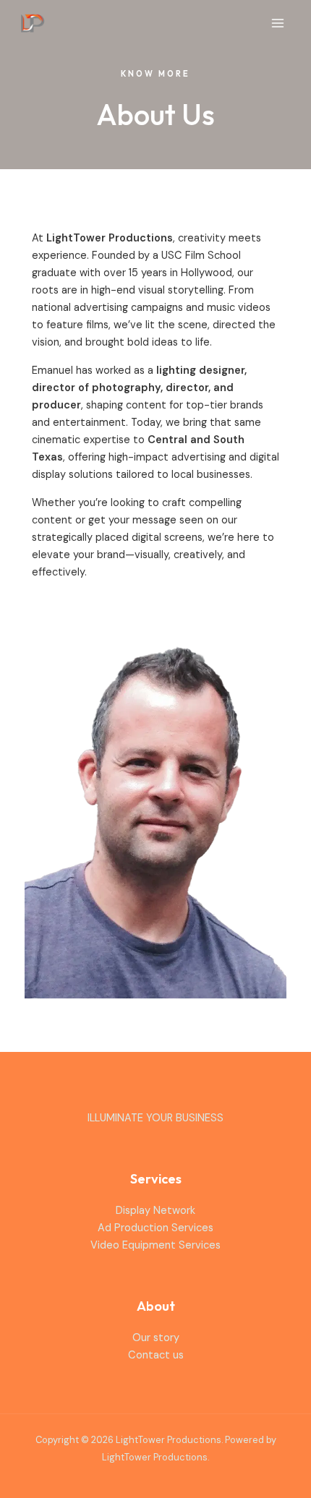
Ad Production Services (155, 1228)
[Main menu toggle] (278, 23)
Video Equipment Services (155, 1245)
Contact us (156, 1355)
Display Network (155, 1210)
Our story (155, 1338)
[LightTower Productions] (32, 23)
